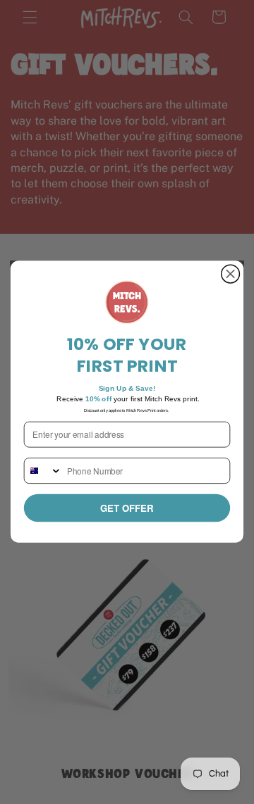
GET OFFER (127, 508)
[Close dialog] (231, 274)
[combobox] (43, 470)
